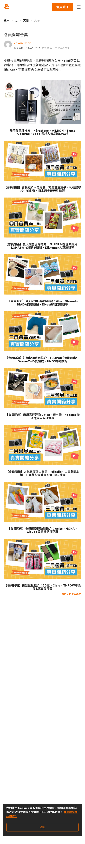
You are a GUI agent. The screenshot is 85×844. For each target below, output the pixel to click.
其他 (26, 20)
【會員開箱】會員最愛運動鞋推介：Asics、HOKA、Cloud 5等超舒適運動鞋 (42, 530)
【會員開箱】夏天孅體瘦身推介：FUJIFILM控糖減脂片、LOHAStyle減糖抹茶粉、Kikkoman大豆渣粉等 (42, 246)
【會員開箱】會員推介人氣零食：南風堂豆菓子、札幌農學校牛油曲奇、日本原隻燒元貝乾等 (42, 189)
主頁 (7, 20)
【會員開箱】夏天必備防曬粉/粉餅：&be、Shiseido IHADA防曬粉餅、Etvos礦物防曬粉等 (43, 303)
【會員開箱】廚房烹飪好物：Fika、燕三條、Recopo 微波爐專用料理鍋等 (42, 416)
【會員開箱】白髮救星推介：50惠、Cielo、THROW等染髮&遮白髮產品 (42, 587)
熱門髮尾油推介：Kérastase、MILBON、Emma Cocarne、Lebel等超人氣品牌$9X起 (42, 132)
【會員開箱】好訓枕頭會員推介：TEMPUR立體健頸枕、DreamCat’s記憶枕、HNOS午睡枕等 (42, 359)
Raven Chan (22, 43)
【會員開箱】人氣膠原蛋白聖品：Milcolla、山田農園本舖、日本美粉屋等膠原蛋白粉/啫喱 (42, 473)
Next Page (71, 594)
